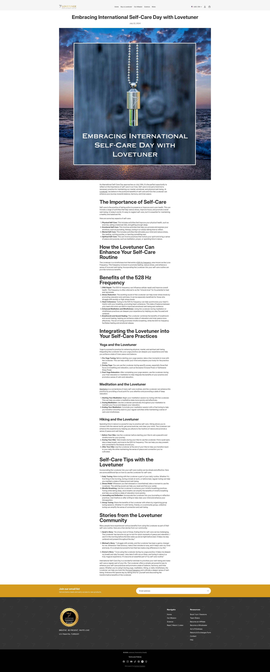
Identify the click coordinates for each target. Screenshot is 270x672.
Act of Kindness (196, 629)
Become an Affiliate (197, 622)
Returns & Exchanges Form (200, 632)
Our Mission (171, 618)
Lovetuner (103, 192)
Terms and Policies (135, 657)
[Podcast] (146, 661)
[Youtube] (131, 661)
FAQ (191, 640)
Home (169, 614)
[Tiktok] (135, 661)
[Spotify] (142, 661)
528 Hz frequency (144, 262)
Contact (193, 636)
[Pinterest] (138, 661)
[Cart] (209, 6)
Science (170, 622)
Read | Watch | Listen (175, 625)
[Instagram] (127, 661)
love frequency (134, 570)
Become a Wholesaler (198, 625)
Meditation (104, 389)
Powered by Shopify (141, 652)
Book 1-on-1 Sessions (198, 614)
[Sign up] (208, 591)
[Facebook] (124, 661)
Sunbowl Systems (139, 666)
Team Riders (195, 618)
